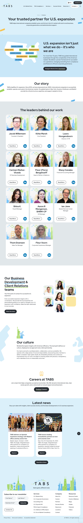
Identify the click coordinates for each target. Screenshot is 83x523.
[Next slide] (78, 433)
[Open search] (80, 6)
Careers (41, 389)
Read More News (41, 462)
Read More (13, 146)
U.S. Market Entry (27, 6)
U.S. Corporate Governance (41, 499)
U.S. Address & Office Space (41, 509)
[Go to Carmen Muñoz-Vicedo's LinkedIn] (25, 182)
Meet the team (10, 311)
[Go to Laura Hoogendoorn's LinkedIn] (73, 146)
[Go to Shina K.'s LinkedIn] (25, 219)
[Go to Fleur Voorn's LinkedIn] (49, 255)
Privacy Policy (7, 517)
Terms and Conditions (17, 517)
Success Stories (57, 6)
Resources (65, 6)
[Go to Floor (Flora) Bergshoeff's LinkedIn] (49, 182)
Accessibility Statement (29, 517)
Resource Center (73, 496)
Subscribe (23, 503)
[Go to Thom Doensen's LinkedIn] (25, 255)
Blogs (70, 501)
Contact (57, 512)
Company (74, 6)
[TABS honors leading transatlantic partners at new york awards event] (49, 422)
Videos (70, 509)
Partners (57, 501)
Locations (58, 509)
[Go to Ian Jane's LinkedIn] (73, 219)
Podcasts (71, 507)
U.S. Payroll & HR (38, 504)
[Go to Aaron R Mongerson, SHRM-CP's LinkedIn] (49, 219)
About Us (57, 496)
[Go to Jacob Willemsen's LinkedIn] (25, 146)
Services (48, 6)
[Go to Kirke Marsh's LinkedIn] (49, 146)
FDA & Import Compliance (40, 507)
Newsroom (58, 507)
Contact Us (78, 2)
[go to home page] (6, 6)
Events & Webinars (74, 499)
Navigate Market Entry (55, 68)
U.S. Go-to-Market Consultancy (42, 512)
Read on (14, 453)
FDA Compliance (38, 6)
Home (38, 15)
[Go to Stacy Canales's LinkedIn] (73, 182)
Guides (71, 504)
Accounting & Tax (38, 501)
